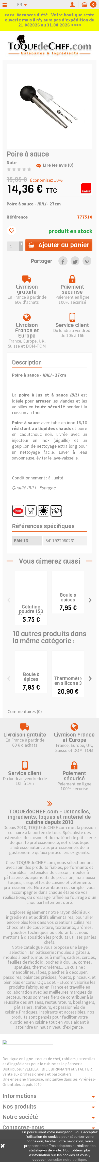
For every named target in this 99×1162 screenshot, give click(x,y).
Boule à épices (68, 597)
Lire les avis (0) (58, 165)
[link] (62, 260)
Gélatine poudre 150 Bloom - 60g (31, 612)
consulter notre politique (66, 1159)
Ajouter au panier (63, 245)
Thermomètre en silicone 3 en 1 (69, 683)
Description (27, 362)
